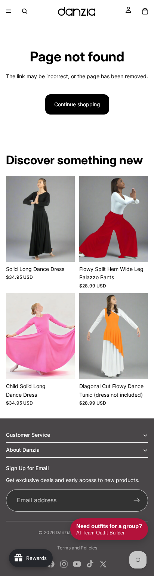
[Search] (24, 11)
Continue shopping (77, 104)
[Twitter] (103, 564)
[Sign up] (137, 500)
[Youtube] (77, 564)
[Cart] (145, 11)
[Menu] (8, 11)
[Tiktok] (90, 564)
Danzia (63, 532)
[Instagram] (63, 564)
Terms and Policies (77, 548)
